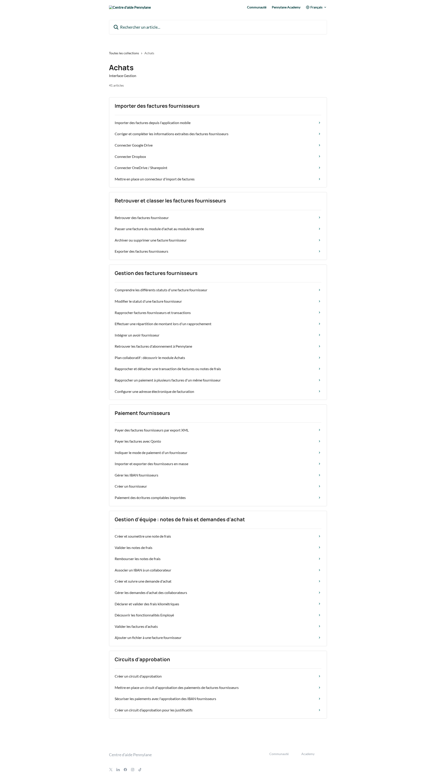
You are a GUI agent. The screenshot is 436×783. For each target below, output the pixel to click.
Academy (308, 754)
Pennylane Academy (286, 7)
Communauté (256, 7)
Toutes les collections (124, 53)
